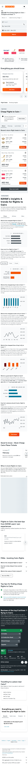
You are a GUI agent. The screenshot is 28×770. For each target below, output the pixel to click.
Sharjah (14, 224)
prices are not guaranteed (7, 753)
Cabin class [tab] (13, 716)
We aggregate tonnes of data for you (11, 760)
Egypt (23, 740)
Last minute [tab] (18, 126)
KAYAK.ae (4, 740)
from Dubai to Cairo (19, 225)
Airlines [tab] (14, 216)
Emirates (10, 650)
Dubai (10, 263)
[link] (14, 434)
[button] (2, 6)
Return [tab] (3, 126)
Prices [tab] (5, 216)
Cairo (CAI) (6, 726)
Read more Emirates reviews (7, 671)
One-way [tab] (10, 126)
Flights (8, 740)
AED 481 (3, 12)
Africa (19, 740)
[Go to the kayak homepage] (9, 7)
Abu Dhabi (4, 263)
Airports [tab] (5, 716)
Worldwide (14, 740)
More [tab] (23, 216)
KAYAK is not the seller (8, 757)
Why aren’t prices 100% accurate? (11, 762)
